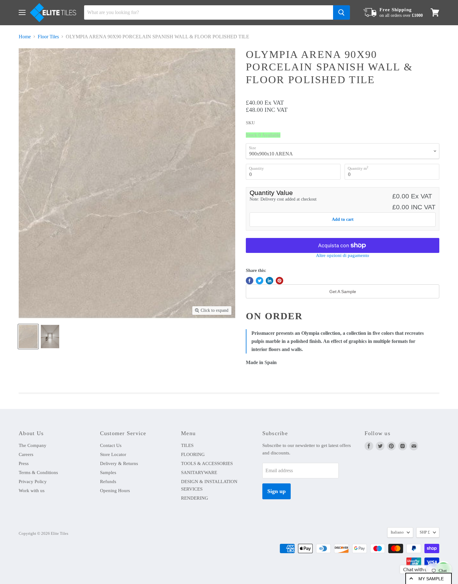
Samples (108, 472)
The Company (32, 445)
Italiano (397, 532)
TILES (187, 445)
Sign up (276, 491)
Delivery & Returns (119, 463)
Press (24, 463)
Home (25, 36)
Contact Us (111, 445)
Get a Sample (342, 291)
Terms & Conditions (38, 472)
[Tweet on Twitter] (259, 280)
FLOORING (193, 454)
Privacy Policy (33, 481)
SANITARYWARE (199, 472)
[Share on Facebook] (249, 280)
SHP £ (425, 532)
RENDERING (194, 498)
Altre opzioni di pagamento (342, 255)
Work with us (32, 490)
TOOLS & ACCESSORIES (207, 463)
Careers (26, 454)
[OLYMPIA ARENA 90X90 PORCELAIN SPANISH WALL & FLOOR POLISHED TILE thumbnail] (28, 336)
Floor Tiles (48, 36)
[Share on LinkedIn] (269, 280)
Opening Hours (115, 490)
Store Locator (113, 454)
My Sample (431, 578)
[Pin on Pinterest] (279, 280)
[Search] (341, 12)
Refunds (108, 481)
